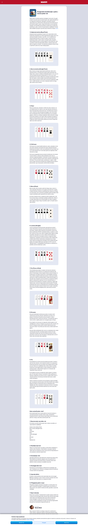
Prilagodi (44, 522)
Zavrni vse (66, 522)
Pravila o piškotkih (30, 519)
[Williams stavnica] (44, 2)
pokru (57, 28)
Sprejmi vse (21, 522)
